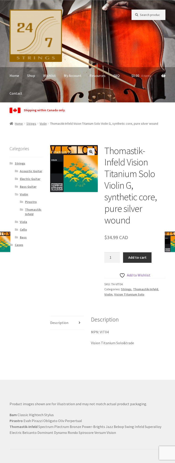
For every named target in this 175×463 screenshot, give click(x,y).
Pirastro (31, 202)
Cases (19, 245)
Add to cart (137, 257)
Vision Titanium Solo (129, 294)
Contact (16, 93)
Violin (43, 123)
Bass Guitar (28, 187)
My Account (73, 75)
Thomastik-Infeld (145, 289)
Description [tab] (59, 322)
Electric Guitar (30, 179)
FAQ (116, 75)
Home (14, 75)
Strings (31, 123)
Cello (23, 230)
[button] (91, 151)
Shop (31, 75)
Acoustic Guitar (31, 171)
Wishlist (49, 75)
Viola (23, 222)
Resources (98, 75)
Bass (23, 237)
